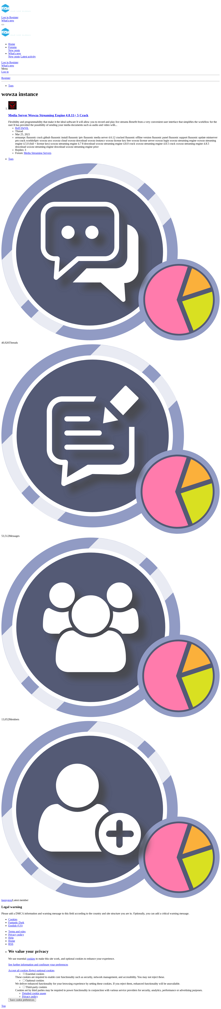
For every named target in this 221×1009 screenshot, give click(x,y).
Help (11, 937)
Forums (12, 47)
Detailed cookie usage (34, 993)
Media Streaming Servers (37, 153)
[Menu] (2, 24)
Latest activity (28, 56)
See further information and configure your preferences (38, 964)
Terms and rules (17, 931)
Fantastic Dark (16, 922)
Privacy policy (16, 934)
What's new (14, 53)
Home (11, 44)
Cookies (12, 919)
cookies (31, 958)
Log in (5, 71)
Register (5, 78)
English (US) (15, 925)
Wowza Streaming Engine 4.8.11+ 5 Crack (48, 115)
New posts (14, 50)
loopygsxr (6, 900)
